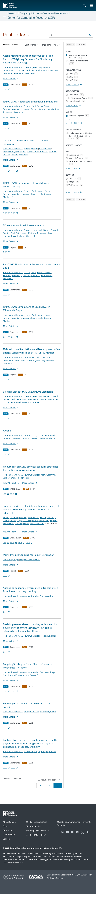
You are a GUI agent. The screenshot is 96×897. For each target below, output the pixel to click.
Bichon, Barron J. (48, 517)
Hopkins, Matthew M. (13, 67)
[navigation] (32, 44)
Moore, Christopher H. (37, 151)
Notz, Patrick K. (37, 523)
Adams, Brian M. (10, 517)
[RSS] (88, 832)
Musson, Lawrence (14, 112)
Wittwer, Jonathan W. (29, 517)
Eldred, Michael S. (40, 520)
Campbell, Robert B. (40, 70)
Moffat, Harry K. (48, 474)
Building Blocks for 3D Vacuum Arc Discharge (28, 391)
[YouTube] (68, 832)
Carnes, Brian (9, 477)
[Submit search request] (90, 35)
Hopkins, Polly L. (31, 435)
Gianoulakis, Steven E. (28, 675)
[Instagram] (63, 832)
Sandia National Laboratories (15, 853)
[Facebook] (58, 832)
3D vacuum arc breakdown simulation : (24, 225)
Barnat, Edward (44, 106)
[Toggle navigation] (5, 16)
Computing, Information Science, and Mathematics (44, 13)
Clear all (82, 44)
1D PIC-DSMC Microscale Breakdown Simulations (30, 101)
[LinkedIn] (78, 832)
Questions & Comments (68, 822)
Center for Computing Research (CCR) (31, 17)
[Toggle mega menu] (91, 5)
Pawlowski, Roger (32, 474)
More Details (9, 78)
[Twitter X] (83, 832)
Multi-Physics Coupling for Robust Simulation (28, 554)
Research (12, 13)
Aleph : (7, 430)
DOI (4, 493)
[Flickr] (73, 832)
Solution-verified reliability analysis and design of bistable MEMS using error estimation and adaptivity (31, 509)
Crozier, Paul (24, 70)
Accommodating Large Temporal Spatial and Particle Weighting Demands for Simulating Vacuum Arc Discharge (28, 59)
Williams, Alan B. (47, 438)
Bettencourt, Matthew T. (24, 73)
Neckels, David (22, 523)
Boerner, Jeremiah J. (33, 67)
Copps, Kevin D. (24, 520)
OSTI (5, 89)
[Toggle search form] (84, 5)
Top (88, 894)
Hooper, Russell (30, 109)
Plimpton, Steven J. (30, 438)
